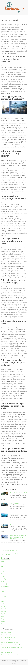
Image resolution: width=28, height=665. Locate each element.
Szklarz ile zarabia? (15, 503)
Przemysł (3, 596)
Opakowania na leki (6, 632)
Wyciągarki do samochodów (8, 650)
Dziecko (3, 569)
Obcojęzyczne (4, 589)
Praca (2, 591)
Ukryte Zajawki (4, 614)
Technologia (4, 606)
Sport (2, 604)
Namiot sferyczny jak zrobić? (9, 550)
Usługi (2, 619)
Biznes (2, 561)
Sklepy (2, 601)
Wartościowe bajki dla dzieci (8, 637)
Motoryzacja (4, 584)
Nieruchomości (5, 586)
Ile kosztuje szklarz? (15, 525)
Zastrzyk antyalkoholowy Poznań (9, 655)
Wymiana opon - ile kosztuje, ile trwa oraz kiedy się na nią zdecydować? (18, 537)
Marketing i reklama (6, 579)
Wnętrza (3, 621)
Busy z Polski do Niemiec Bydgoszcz (10, 642)
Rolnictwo (3, 599)
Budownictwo (4, 564)
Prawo (2, 594)
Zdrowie (3, 624)
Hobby (2, 574)
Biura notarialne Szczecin (7, 652)
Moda (2, 581)
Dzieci (2, 566)
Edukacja (3, 571)
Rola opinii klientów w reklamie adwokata (11, 645)
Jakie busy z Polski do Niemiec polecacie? (11, 647)
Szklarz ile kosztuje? (15, 514)
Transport (3, 609)
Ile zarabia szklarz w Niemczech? (18, 492)
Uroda (2, 616)
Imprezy (3, 576)
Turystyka (3, 611)
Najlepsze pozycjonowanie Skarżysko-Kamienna (14, 554)
